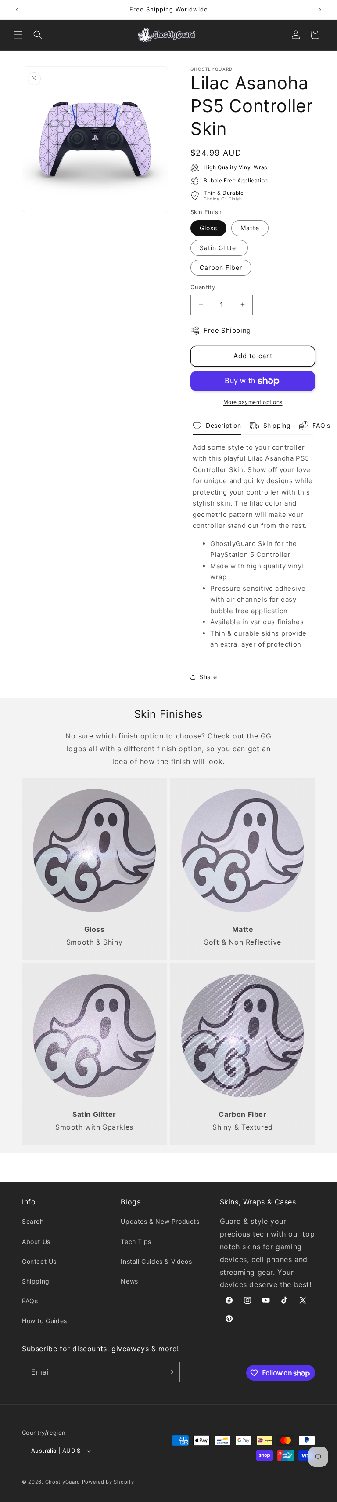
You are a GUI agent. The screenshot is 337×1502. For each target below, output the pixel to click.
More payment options (253, 402)
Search (33, 1221)
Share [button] (208, 676)
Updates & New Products (160, 1221)
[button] (18, 34)
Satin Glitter (219, 247)
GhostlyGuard (62, 1482)
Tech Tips (136, 1241)
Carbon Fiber (221, 267)
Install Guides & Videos (156, 1261)
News (129, 1281)
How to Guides (44, 1320)
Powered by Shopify (108, 1482)
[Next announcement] (320, 9)
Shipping (36, 1281)
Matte (249, 228)
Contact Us (39, 1261)
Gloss (208, 228)
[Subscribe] (169, 1372)
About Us (36, 1241)
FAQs (30, 1301)
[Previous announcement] (17, 9)
